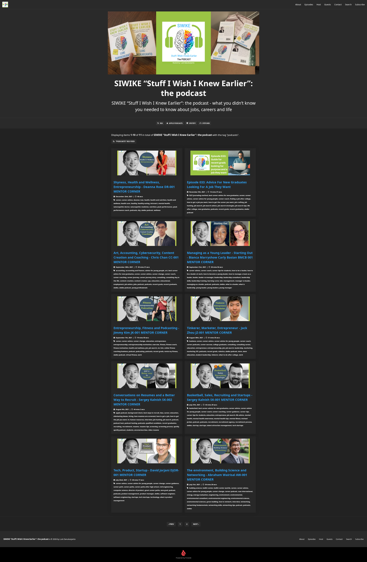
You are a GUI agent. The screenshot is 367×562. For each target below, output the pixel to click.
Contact (338, 4)
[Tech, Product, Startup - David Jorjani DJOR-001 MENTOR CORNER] (146, 451)
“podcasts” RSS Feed (125, 141)
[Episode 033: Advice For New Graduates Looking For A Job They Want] (220, 163)
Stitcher (206, 123)
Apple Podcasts (175, 123)
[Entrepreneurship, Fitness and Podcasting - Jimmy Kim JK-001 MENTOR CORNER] (146, 308)
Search (348, 4)
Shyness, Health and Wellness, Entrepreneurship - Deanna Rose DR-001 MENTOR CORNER (144, 186)
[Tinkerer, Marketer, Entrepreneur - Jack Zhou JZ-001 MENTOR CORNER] (220, 308)
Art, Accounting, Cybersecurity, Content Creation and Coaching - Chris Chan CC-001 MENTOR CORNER (146, 257)
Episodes (308, 4)
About (298, 4)
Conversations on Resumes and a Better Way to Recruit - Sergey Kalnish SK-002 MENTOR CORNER (144, 399)
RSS (161, 123)
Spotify (192, 123)
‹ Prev (171, 524)
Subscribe (360, 4)
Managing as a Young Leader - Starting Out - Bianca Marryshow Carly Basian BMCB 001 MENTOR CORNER (220, 257)
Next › (196, 524)
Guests (327, 4)
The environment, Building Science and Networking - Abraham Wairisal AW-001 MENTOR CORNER (217, 474)
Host (319, 4)
